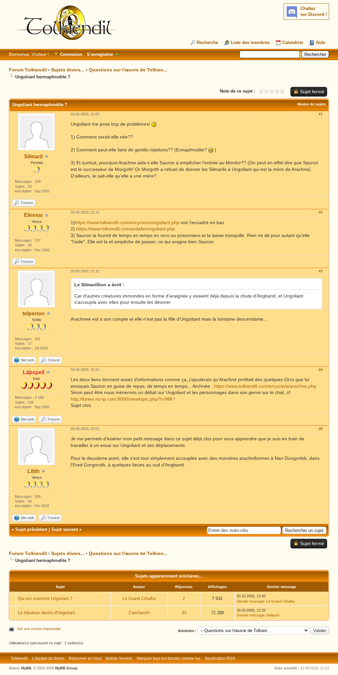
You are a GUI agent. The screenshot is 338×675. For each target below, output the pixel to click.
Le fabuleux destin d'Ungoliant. (47, 612)
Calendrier (292, 42)
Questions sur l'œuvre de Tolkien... (128, 69)
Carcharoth (139, 612)
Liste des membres (250, 42)
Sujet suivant (64, 529)
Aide (320, 42)
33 (184, 612)
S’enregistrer (100, 54)
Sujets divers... (67, 69)
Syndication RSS (220, 658)
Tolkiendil (19, 658)
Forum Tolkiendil (28, 69)
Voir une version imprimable (39, 629)
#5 (320, 429)
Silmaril (33, 156)
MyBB (26, 668)
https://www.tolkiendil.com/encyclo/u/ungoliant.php (127, 222)
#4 (320, 370)
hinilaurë (273, 615)
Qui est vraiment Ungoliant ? (45, 598)
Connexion (71, 54)
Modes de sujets (311, 104)
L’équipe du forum (48, 658)
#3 (320, 271)
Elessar (33, 215)
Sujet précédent (31, 529)
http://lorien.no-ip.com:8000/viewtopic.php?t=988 (121, 399)
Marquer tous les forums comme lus (168, 658)
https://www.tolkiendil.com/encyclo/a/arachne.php (265, 386)
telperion (33, 313)
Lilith (33, 471)
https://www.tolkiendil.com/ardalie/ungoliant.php (125, 228)
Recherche (207, 42)
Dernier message (250, 601)
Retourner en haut (85, 658)
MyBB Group (66, 668)
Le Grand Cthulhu (139, 598)
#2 (320, 212)
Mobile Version (119, 658)
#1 (320, 114)
